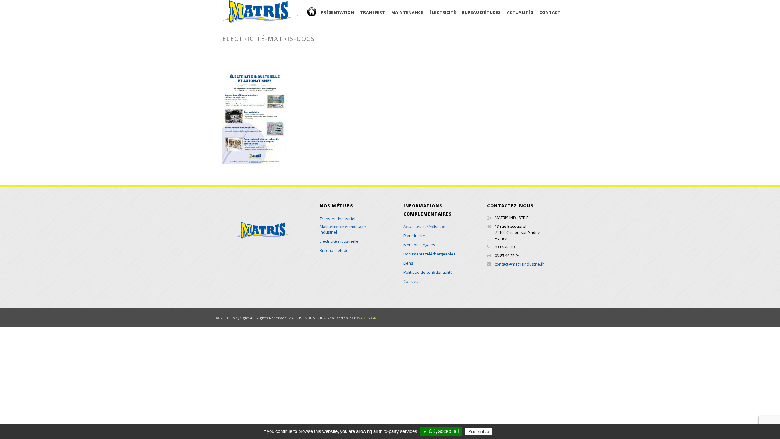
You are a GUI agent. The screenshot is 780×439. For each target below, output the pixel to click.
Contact (550, 12)
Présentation (337, 12)
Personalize (478, 431)
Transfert (372, 12)
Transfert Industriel (337, 218)
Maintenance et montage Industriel (343, 229)
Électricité (442, 12)
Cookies (410, 281)
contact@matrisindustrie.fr (519, 264)
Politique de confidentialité (428, 272)
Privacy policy (508, 431)
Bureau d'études (335, 250)
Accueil (319, 16)
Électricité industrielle (339, 241)
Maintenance (407, 12)
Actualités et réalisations (426, 226)
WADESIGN (367, 318)
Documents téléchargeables (469, 51)
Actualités (520, 12)
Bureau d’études (481, 12)
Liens (408, 263)
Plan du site (414, 235)
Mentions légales (419, 245)
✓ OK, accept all (441, 431)
